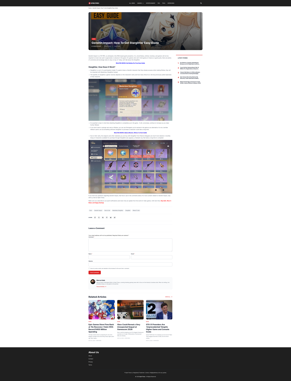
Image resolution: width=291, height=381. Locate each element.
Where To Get (136, 210)
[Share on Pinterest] (106, 217)
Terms (90, 365)
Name (90, 253)
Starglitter (127, 210)
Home (90, 8)
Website (91, 261)
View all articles (100, 286)
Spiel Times (142, 376)
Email (133, 253)
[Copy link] (114, 217)
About (90, 356)
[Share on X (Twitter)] (98, 217)
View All (167, 296)
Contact (91, 359)
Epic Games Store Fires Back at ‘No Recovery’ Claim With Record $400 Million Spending (189, 77)
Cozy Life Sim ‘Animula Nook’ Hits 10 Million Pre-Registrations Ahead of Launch (189, 68)
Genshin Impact (98, 210)
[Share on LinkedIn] (102, 217)
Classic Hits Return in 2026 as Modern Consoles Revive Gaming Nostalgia (190, 73)
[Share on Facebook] (94, 217)
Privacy (91, 362)
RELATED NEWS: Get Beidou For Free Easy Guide (130, 63)
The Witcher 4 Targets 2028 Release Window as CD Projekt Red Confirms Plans (189, 63)
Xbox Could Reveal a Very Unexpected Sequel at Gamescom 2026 (128, 326)
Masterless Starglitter (117, 210)
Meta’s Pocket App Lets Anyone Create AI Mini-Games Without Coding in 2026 (190, 82)
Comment (91, 237)
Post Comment (94, 272)
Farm (90, 210)
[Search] (201, 3)
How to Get (107, 210)
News (90, 321)
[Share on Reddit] (110, 217)
